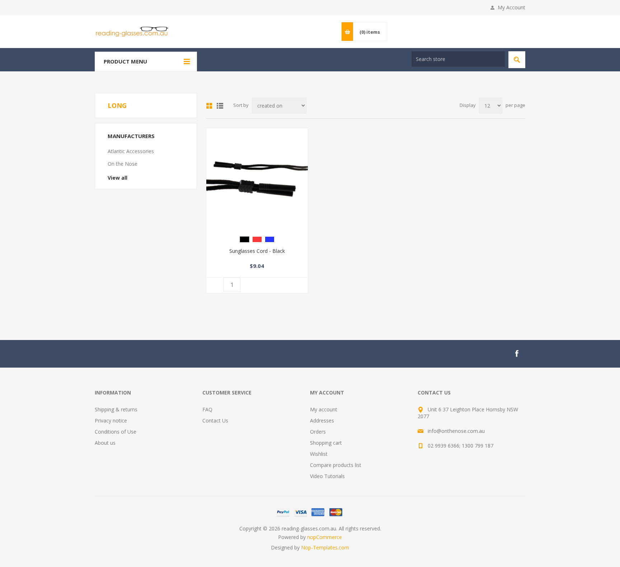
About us (105, 442)
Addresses (322, 420)
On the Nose (122, 163)
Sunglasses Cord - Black (257, 250)
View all (117, 177)
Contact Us (215, 420)
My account (323, 409)
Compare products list (335, 465)
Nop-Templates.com (325, 547)
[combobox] (458, 59)
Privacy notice (111, 420)
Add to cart (265, 285)
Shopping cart (326, 442)
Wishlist (319, 453)
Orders (318, 431)
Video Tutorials (327, 476)
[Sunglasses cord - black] (257, 179)
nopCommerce (324, 537)
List (220, 106)
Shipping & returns (116, 409)
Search (516, 59)
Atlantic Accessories (131, 151)
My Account (511, 7)
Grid (209, 106)
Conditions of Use (115, 431)
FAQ (207, 409)
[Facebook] (516, 353)
